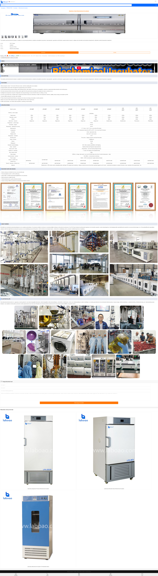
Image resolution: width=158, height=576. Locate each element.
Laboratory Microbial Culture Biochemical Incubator (114, 488)
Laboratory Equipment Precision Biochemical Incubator (38, 488)
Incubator (15, 7)
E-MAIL (114, 52)
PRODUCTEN (9, 7)
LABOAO (78, 571)
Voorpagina (3, 7)
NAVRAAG (43, 52)
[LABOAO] (4, 1)
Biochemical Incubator (23, 7)
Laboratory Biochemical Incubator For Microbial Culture (38, 566)
